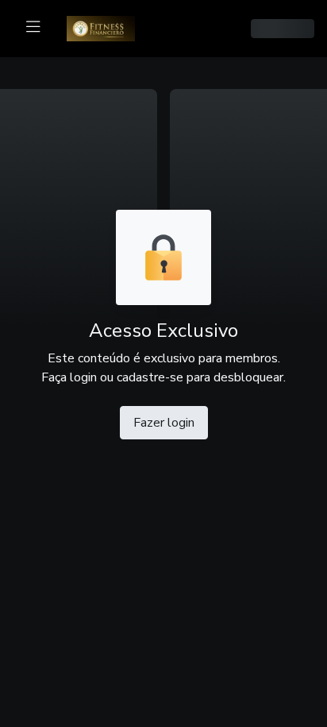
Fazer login (163, 422)
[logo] (110, 27)
